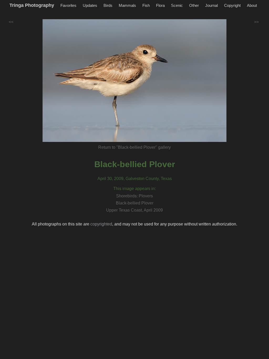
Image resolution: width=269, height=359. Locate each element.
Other (194, 5)
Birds (108, 5)
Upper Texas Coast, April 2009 (134, 210)
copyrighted (101, 224)
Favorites (68, 5)
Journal (211, 5)
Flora (160, 5)
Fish (146, 5)
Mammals (127, 5)
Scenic (177, 5)
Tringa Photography (31, 5)
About (252, 5)
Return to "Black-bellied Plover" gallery (134, 147)
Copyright (232, 5)
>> (256, 22)
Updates (90, 5)
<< (11, 22)
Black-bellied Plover (134, 164)
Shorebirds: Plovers (134, 196)
